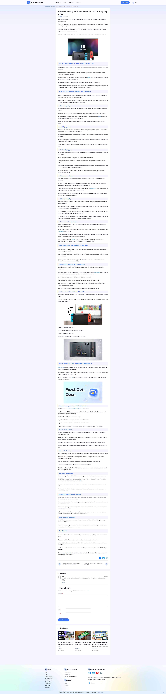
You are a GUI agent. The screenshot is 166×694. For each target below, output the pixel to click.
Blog (51, 6)
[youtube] (97, 673)
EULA (46, 672)
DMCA (46, 674)
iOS (72, 377)
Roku (81, 481)
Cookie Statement (49, 676)
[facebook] (100, 558)
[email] (101, 673)
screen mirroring (67, 552)
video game (92, 188)
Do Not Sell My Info (49, 678)
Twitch (73, 239)
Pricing (66, 683)
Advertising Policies (49, 680)
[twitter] (103, 558)
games (88, 77)
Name (59, 609)
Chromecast (97, 272)
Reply (64, 582)
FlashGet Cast (37, 2)
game (99, 116)
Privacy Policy (48, 683)
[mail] (107, 558)
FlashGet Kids (67, 674)
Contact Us (47, 687)
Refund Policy (48, 685)
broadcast (61, 231)
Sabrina (60, 16)
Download (67, 685)
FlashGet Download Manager (71, 676)
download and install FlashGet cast (74, 408)
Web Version (125, 2)
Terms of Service (48, 681)
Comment (60, 593)
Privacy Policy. (100, 692)
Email (59, 613)
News (54, 6)
